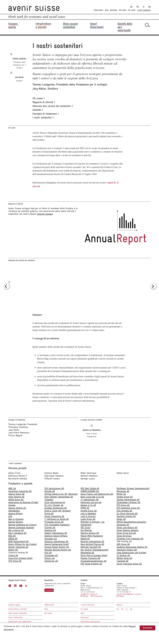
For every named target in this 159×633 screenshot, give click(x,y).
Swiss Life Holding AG (127, 527)
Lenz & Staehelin (88, 513)
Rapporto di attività (43, 102)
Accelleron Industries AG (20, 491)
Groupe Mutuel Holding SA (56, 547)
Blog (106, 10)
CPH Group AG (15, 561)
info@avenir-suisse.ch (89, 594)
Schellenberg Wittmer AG (128, 502)
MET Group (85, 527)
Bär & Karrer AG (16, 530)
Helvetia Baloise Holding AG (57, 549)
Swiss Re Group (124, 535)
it (143, 7)
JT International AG (90, 499)
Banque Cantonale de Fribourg (22, 524)
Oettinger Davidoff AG (91, 547)
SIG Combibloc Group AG (128, 508)
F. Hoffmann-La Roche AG (56, 519)
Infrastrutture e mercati (17, 609)
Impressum (85, 617)
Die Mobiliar (86, 530)
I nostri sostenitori (144, 10)
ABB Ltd (12, 488)
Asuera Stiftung (15, 513)
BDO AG (12, 535)
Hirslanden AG (51, 555)
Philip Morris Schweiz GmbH (94, 555)
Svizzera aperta (14, 605)
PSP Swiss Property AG (91, 563)
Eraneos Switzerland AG (55, 508)
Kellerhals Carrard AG (91, 502)
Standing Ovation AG (126, 516)
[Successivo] (153, 286)
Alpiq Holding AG (16, 496)
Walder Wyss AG (124, 558)
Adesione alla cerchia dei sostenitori (52, 105)
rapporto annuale (45, 214)
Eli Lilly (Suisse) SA (53, 505)
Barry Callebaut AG (17, 533)
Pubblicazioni (98, 10)
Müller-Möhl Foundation (92, 535)
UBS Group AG (123, 544)
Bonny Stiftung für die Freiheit (22, 544)
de (131, 7)
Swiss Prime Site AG (126, 533)
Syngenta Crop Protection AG (130, 538)
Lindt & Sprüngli (88, 516)
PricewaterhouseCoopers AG (94, 561)
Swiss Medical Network (127, 530)
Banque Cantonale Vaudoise (21, 527)
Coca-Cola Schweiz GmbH (20, 558)
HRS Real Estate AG (90, 488)
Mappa (85, 596)
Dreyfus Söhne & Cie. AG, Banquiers (61, 494)
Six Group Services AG (127, 513)
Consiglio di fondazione (45, 113)
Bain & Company (16, 519)
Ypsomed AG (122, 561)
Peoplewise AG (87, 552)
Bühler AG (13, 549)
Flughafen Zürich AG (54, 522)
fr (138, 7)
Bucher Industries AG (18, 547)
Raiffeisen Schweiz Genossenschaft (133, 488)
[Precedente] (7, 286)
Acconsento (147, 628)
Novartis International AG (92, 541)
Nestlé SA (85, 538)
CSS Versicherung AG (54, 488)
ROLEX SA (121, 494)
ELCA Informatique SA (54, 502)
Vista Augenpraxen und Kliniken (131, 552)
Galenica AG (50, 530)
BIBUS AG (12, 538)
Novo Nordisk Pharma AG (92, 544)
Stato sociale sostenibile (17, 613)
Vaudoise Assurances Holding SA (132, 547)
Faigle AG (49, 513)
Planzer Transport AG (90, 558)
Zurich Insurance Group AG (129, 563)
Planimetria (97, 596)
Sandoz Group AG (125, 496)
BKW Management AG (18, 541)
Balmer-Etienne (15, 522)
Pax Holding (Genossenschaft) (94, 549)
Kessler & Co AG (88, 505)
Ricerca (119, 605)
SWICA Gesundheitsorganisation (131, 522)
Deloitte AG (49, 491)
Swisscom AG (123, 524)
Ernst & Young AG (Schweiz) (57, 510)
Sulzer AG (121, 519)
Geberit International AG (55, 533)
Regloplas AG (123, 491)
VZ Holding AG (123, 555)
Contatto (37, 109)
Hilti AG (48, 552)
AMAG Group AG (15, 499)
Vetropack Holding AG (127, 549)
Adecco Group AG (16, 494)
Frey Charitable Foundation (57, 524)
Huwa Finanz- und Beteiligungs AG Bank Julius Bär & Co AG (97, 495)
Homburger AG (51, 561)
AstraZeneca (14, 510)
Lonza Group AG (88, 519)
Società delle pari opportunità (19, 622)
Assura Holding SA (17, 508)
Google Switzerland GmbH (56, 544)
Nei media (122, 10)
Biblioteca (113, 10)
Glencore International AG (56, 541)
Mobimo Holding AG (90, 533)
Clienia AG (13, 555)
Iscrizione (49, 590)
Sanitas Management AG (128, 499)
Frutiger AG (49, 527)
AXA (10, 516)
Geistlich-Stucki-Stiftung (55, 535)
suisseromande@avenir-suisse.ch (129, 594)
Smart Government (15, 617)
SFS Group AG (123, 505)
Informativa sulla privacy (90, 622)
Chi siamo (131, 10)
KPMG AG (85, 508)
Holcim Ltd (49, 558)
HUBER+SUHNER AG (90, 491)
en (149, 7)
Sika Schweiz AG (124, 510)
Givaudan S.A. (50, 538)
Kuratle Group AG (89, 510)
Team (82, 613)
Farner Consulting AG (54, 516)
